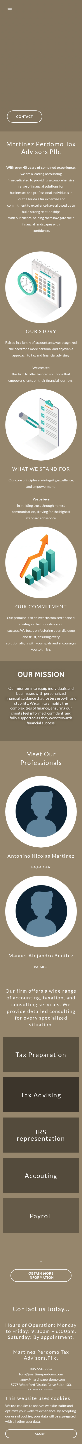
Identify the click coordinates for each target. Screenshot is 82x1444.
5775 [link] (15, 1384)
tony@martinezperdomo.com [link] (41, 1374)
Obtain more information (41, 1275)
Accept (41, 1433)
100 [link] (68, 1384)
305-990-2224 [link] (41, 1369)
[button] (10, 9)
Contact (24, 117)
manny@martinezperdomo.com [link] (41, 1379)
